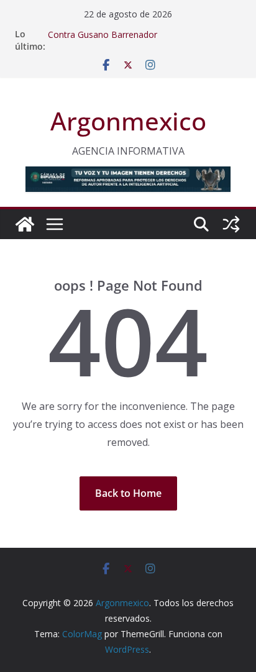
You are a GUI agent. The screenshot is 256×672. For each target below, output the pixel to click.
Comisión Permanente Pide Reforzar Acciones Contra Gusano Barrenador (141, 30)
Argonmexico (128, 121)
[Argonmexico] (25, 224)
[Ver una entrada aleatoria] (231, 224)
